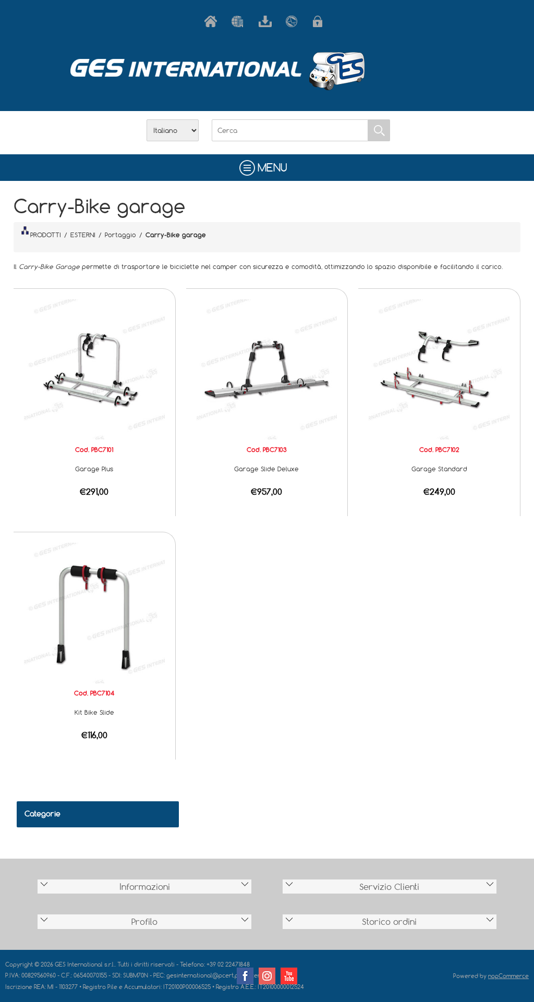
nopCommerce (508, 976)
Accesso (321, 21)
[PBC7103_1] (267, 368)
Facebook (245, 976)
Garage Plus (94, 469)
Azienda (240, 21)
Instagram (267, 976)
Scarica (267, 21)
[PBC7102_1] (439, 368)
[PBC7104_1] (94, 612)
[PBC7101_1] (94, 368)
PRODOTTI (45, 234)
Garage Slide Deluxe (266, 469)
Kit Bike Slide (94, 712)
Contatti (294, 21)
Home (212, 21)
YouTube (289, 976)
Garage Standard (439, 469)
